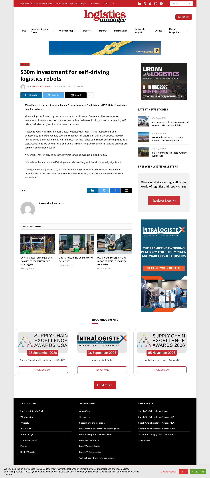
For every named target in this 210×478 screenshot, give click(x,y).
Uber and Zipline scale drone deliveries (76, 259)
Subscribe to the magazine (92, 422)
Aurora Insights (28, 434)
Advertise (95, 3)
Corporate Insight (140, 31)
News (23, 30)
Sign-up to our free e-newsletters (36, 3)
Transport (85, 30)
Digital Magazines (174, 31)
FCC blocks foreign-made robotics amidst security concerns (112, 261)
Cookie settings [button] (168, 471)
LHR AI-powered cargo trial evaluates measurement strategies (36, 261)
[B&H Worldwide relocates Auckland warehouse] (143, 152)
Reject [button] (183, 472)
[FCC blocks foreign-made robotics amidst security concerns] (114, 244)
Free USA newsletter (89, 440)
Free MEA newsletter (89, 446)
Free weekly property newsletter (95, 434)
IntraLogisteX (145, 440)
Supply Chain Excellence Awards (153, 411)
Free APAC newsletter (90, 452)
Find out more (42, 369)
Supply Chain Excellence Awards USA (156, 417)
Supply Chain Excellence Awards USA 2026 (42, 359)
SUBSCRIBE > (183, 17)
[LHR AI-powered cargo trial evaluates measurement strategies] (37, 244)
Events (158, 30)
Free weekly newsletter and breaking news (100, 428)
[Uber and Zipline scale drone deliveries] (76, 244)
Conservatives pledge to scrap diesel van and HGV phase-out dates (170, 124)
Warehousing (66, 30)
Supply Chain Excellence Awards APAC (157, 428)
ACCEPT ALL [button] (198, 472)
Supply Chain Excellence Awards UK (162, 359)
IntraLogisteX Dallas (102, 359)
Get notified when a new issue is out (97, 457)
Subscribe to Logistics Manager (71, 3)
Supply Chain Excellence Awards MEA (156, 422)
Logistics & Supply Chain (40, 31)
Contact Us (109, 3)
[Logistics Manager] (105, 17)
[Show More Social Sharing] (90, 95)
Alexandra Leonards (41, 86)
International (120, 30)
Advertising (85, 411)
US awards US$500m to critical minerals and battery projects (167, 139)
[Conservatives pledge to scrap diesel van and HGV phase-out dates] (143, 121)
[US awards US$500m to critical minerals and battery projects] (143, 137)
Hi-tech (25, 64)
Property (102, 30)
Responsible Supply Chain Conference (156, 434)
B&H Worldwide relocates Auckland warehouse (170, 154)
